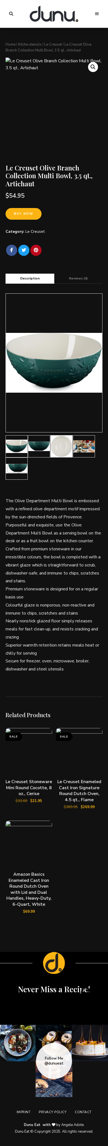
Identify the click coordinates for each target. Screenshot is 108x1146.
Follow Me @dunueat (54, 1061)
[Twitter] (23, 250)
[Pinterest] (36, 250)
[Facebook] (11, 250)
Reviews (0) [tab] (78, 278)
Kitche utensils (30, 44)
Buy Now (23, 214)
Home (11, 44)
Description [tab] (30, 278)
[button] (93, 67)
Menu (96, 13)
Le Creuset (53, 44)
